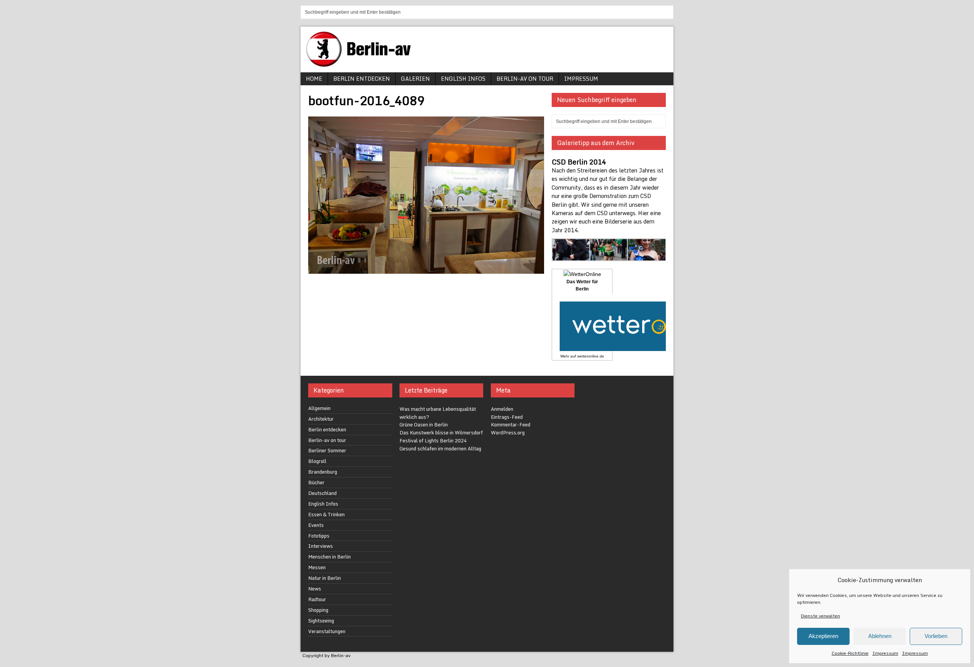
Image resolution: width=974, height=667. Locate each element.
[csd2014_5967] (646, 256)
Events (316, 525)
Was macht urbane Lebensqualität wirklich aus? (437, 413)
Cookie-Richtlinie (850, 653)
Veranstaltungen (326, 631)
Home (314, 78)
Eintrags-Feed (507, 417)
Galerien (415, 78)
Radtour (317, 599)
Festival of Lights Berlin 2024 (433, 440)
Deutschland (322, 493)
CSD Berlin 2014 (579, 162)
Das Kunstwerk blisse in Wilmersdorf (441, 432)
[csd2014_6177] (609, 256)
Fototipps (318, 535)
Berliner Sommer (327, 450)
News (314, 588)
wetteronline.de (590, 356)
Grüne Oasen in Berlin (423, 424)
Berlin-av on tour (525, 78)
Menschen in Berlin (329, 556)
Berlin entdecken (361, 78)
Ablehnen (879, 636)
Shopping (318, 610)
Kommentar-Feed (510, 424)
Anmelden (502, 409)
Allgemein (319, 408)
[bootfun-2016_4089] (426, 269)
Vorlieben (936, 636)
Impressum (885, 653)
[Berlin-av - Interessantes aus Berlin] (361, 64)
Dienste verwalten (820, 615)
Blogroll (317, 461)
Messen (317, 567)
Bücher (316, 482)
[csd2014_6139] (571, 256)
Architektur (321, 419)
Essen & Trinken (326, 514)
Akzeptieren (823, 636)
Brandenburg (322, 472)
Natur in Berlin (324, 578)
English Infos (463, 78)
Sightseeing (321, 620)
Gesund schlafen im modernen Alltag (440, 448)
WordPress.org (508, 432)
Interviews (320, 546)
